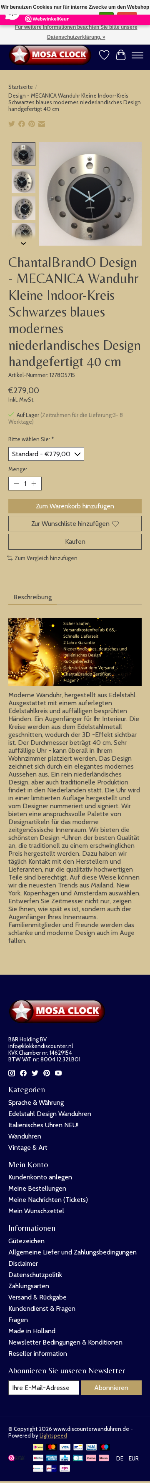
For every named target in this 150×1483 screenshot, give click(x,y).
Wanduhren (24, 1136)
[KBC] (65, 1459)
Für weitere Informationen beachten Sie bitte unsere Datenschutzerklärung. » (76, 32)
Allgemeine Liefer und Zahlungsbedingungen (72, 1252)
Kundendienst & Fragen (41, 1308)
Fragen (18, 1320)
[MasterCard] (51, 1448)
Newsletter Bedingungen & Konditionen (65, 1342)
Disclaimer (23, 1263)
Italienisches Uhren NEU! (43, 1125)
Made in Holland (31, 1331)
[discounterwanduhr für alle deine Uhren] (52, 55)
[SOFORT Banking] (104, 1459)
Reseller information (37, 1353)
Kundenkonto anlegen (40, 1177)
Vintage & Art (28, 1147)
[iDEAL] (38, 1448)
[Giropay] (51, 1469)
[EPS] (65, 1469)
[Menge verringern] (16, 483)
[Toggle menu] (137, 55)
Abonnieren (111, 1388)
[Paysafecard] (38, 1469)
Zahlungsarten (28, 1286)
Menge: (17, 469)
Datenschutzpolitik (35, 1275)
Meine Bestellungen (37, 1188)
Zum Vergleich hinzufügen (46, 558)
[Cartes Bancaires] (78, 1459)
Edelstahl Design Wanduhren (49, 1114)
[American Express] (51, 1459)
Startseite (20, 86)
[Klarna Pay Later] (91, 1459)
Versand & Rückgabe (37, 1297)
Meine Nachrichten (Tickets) (48, 1200)
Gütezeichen (26, 1241)
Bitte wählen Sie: (31, 439)
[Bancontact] (78, 1448)
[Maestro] (105, 1448)
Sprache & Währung (36, 1102)
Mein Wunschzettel (36, 1211)
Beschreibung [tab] (32, 597)
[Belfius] (38, 1459)
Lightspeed (53, 1435)
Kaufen (75, 541)
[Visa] (65, 1448)
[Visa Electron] (91, 1448)
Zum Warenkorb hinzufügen (75, 506)
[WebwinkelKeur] (16, 1459)
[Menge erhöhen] (33, 483)
